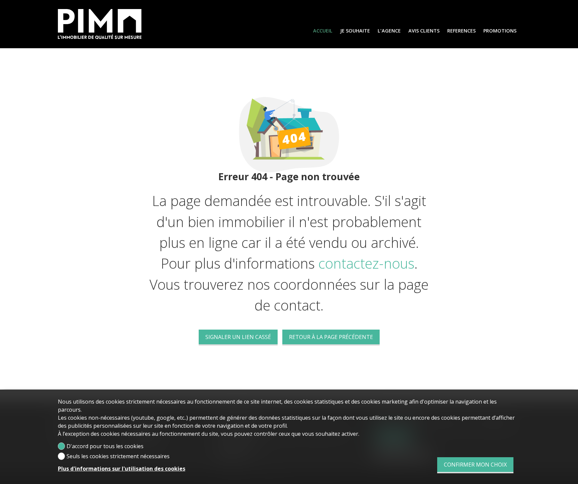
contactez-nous (366, 263)
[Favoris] (567, 8)
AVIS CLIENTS (424, 30)
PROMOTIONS (499, 30)
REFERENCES (461, 30)
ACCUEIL (322, 30)
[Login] (554, 8)
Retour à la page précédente (331, 337)
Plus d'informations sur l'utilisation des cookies (121, 468)
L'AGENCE (389, 30)
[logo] (99, 24)
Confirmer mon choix (475, 464)
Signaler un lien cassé (238, 337)
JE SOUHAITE (355, 30)
